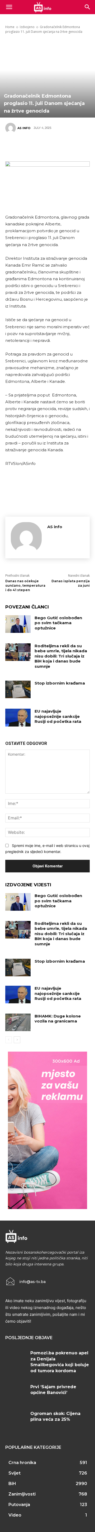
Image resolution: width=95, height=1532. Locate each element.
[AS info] (11, 128)
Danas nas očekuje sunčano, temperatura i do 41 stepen (25, 585)
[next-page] (17, 1039)
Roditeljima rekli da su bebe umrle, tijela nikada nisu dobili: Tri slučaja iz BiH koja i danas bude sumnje (61, 656)
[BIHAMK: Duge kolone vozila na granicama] (18, 1022)
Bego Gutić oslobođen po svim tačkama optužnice (58, 622)
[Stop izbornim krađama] (18, 689)
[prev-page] (8, 1039)
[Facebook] (13, 146)
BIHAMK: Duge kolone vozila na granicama (58, 1019)
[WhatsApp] (61, 146)
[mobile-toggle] (9, 7)
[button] (87, 7)
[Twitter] (29, 146)
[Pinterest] (45, 146)
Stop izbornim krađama (60, 683)
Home (10, 27)
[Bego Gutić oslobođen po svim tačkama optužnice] (18, 624)
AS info (23, 128)
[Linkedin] (76, 146)
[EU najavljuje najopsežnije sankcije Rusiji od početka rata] (18, 717)
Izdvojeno (27, 27)
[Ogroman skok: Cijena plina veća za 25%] (15, 1419)
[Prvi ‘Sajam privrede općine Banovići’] (15, 1392)
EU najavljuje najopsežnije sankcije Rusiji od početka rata (58, 716)
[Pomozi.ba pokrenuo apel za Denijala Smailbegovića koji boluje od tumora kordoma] (15, 1358)
